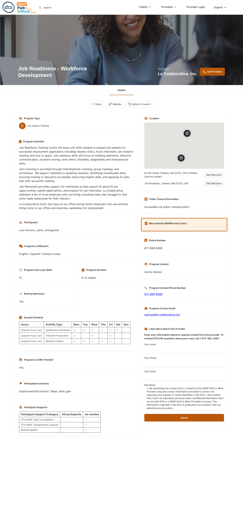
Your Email (149, 371)
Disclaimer (184, 396)
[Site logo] (19, 7)
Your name (150, 344)
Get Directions (214, 174)
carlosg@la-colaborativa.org (162, 314)
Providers (167, 7)
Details (121, 90)
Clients (143, 7)
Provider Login (196, 7)
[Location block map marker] (187, 133)
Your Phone (150, 357)
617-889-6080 (153, 294)
